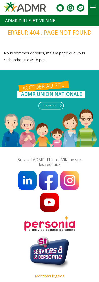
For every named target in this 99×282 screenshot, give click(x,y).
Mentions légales (49, 275)
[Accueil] (25, 8)
